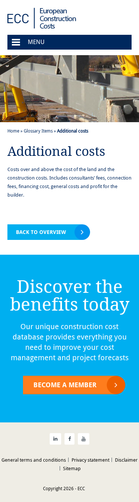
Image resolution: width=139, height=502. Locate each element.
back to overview (41, 231)
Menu (36, 42)
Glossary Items (38, 131)
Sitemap (72, 468)
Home (13, 131)
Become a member (64, 384)
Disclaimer (126, 459)
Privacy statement (90, 459)
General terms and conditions (33, 459)
